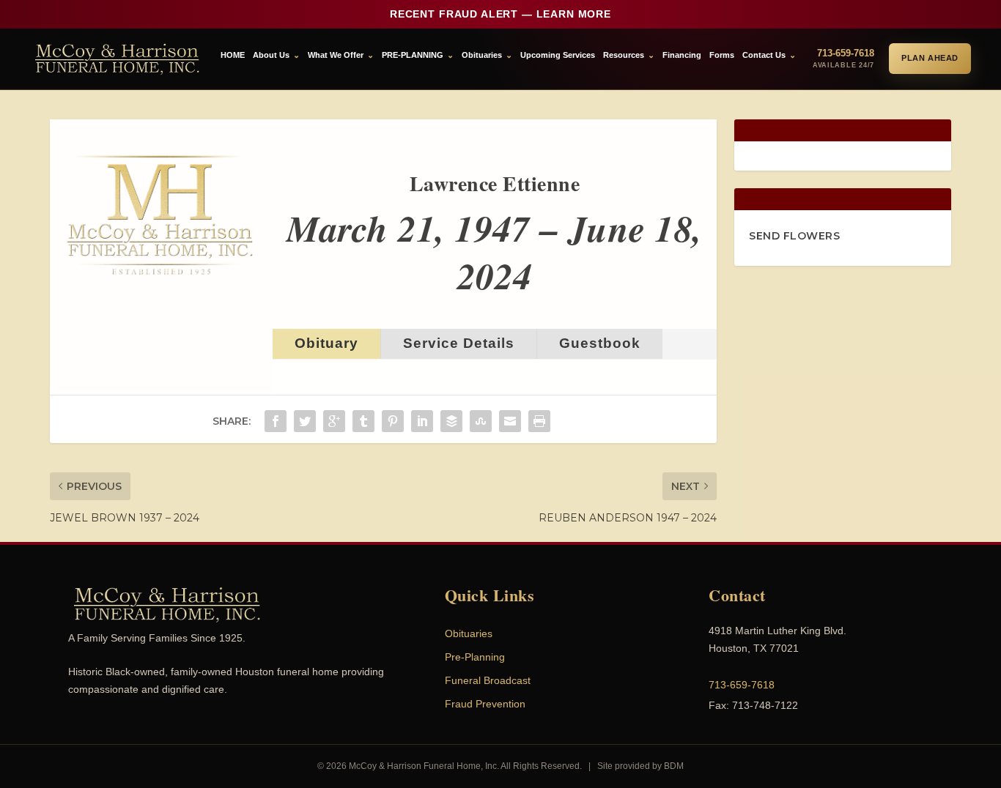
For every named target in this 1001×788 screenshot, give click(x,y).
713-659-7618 (742, 685)
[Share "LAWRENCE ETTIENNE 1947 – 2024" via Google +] (334, 421)
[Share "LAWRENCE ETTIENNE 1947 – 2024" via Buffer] (451, 421)
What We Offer (335, 55)
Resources (623, 55)
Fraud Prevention (485, 704)
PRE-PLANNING (412, 55)
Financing (681, 55)
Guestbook (599, 343)
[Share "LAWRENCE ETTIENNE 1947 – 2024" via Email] (510, 421)
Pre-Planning (475, 657)
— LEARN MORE (500, 14)
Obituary (326, 343)
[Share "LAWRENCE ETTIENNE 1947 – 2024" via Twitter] (304, 421)
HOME (233, 55)
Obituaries (482, 55)
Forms (721, 55)
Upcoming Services (557, 55)
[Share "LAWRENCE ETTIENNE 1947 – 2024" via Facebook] (275, 421)
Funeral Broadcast (488, 680)
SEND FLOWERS (794, 235)
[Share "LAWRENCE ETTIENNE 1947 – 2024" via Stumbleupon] (480, 421)
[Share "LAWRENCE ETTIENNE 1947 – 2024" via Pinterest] (392, 421)
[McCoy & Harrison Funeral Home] (117, 59)
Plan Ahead (929, 57)
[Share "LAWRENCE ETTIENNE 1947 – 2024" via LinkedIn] (422, 421)
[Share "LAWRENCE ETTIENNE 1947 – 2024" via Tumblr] (363, 421)
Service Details (458, 343)
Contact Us (764, 55)
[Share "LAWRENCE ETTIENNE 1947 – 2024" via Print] (539, 421)
